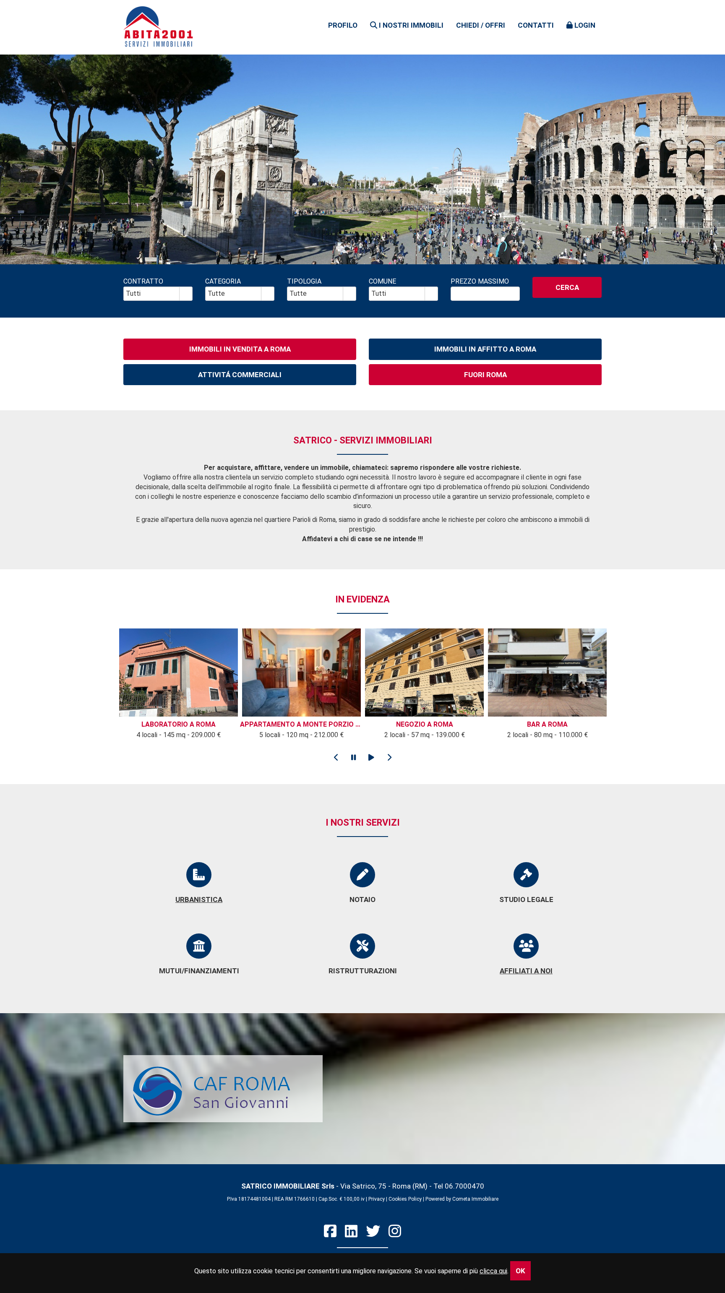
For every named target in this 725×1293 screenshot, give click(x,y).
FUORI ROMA (485, 374)
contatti (536, 25)
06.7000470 (464, 1186)
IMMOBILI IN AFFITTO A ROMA (485, 349)
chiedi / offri (480, 25)
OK (520, 1271)
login (584, 25)
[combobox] (152, 293)
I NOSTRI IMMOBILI (410, 25)
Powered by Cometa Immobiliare (461, 1199)
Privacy (376, 1199)
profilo (342, 25)
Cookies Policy (405, 1199)
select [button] (186, 294)
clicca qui (493, 1271)
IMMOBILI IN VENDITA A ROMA (240, 349)
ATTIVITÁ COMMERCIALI (240, 374)
